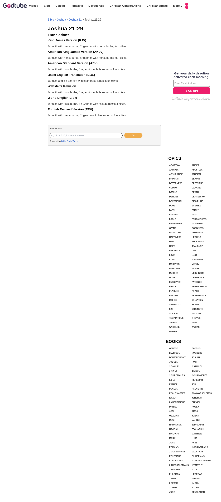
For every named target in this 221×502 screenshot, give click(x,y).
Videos (33, 5)
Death (195, 192)
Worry (173, 331)
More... (177, 5)
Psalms (173, 389)
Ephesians (175, 456)
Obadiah (174, 416)
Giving (172, 228)
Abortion (174, 165)
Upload (60, 5)
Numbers (197, 353)
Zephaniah (198, 425)
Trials (173, 322)
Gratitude (175, 232)
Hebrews (197, 474)
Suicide (173, 313)
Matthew (197, 434)
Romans (174, 447)
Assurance (176, 174)
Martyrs (174, 264)
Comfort (174, 188)
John (172, 443)
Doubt (173, 206)
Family (195, 210)
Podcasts (76, 5)
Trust (195, 322)
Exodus (196, 348)
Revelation (198, 492)
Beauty (196, 179)
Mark (172, 438)
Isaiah (172, 398)
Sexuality (175, 304)
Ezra (172, 380)
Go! (133, 135)
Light (195, 250)
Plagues (174, 291)
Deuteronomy (177, 357)
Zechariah (198, 429)
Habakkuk (175, 425)
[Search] (186, 6)
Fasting (173, 215)
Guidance (197, 232)
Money (195, 268)
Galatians (198, 452)
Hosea (195, 407)
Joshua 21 (75, 19)
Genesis (173, 348)
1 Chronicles (177, 375)
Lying (172, 259)
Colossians (176, 461)
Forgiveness (199, 219)
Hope (172, 246)
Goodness (198, 228)
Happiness (175, 237)
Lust (194, 255)
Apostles (197, 170)
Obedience (198, 277)
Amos (195, 411)
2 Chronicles (199, 375)
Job (194, 384)
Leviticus (174, 353)
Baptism (174, 179)
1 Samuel (174, 366)
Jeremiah (197, 398)
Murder (174, 273)
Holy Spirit (198, 241)
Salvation (197, 300)
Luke (194, 438)
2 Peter (173, 483)
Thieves (196, 318)
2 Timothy (174, 469)
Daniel (173, 407)
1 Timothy (197, 465)
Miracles (174, 268)
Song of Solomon (202, 393)
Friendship (175, 223)
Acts (194, 443)
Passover (175, 282)
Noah (172, 277)
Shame (195, 304)
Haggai (173, 429)
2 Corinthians (177, 452)
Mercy (195, 264)
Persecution (199, 286)
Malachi (174, 434)
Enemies (196, 206)
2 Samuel (197, 366)
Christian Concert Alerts (125, 5)
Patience (197, 282)
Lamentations (177, 402)
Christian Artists (157, 5)
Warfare (174, 327)
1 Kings (173, 371)
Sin (171, 309)
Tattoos (196, 313)
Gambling (197, 223)
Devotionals (96, 5)
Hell (172, 241)
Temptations (176, 318)
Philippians (198, 456)
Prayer (173, 295)
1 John (195, 483)
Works (196, 327)
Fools (172, 219)
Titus (195, 469)
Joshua (61, 19)
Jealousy (197, 246)
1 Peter (196, 478)
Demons (173, 197)
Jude (172, 492)
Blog (47, 5)
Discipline (197, 201)
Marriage (197, 259)
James (172, 478)
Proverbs (197, 389)
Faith (172, 210)
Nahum (196, 420)
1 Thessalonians (201, 461)
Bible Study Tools (69, 141)
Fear (194, 215)
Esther (173, 384)
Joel (172, 411)
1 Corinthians (200, 447)
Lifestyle (174, 250)
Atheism (196, 174)
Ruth (195, 362)
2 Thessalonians (179, 465)
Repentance (199, 295)
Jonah (195, 416)
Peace (172, 286)
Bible (51, 19)
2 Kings (196, 371)
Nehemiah (197, 380)
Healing (196, 237)
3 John (195, 487)
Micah (172, 420)
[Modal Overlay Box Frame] (192, 86)
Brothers (197, 183)
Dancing (196, 188)
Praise (195, 291)
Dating (173, 192)
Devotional (176, 201)
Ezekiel (196, 402)
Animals (174, 170)
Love (172, 255)
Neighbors (198, 273)
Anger (195, 165)
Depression (198, 197)
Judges (173, 362)
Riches (173, 300)
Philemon (174, 474)
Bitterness (175, 183)
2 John (173, 487)
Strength (197, 309)
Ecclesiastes (177, 393)
